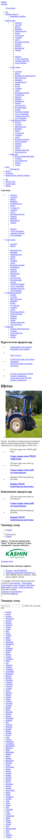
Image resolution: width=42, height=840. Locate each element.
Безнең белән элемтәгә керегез (18, 175)
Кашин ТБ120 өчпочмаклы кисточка (21, 485)
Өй (7, 12)
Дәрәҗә (18, 50)
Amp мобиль (27, 583)
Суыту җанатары (21, 59)
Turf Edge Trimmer (22, 112)
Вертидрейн (6, 587)
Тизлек (18, 110)
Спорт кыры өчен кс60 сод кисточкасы (22, 471)
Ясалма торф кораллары (24, 156)
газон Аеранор (19, 585)
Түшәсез (18, 158)
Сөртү (17, 40)
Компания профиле (18, 16)
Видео (8, 171)
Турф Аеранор (6, 585)
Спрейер (18, 38)
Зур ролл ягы (20, 105)
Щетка (17, 27)
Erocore (18, 122)
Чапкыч (18, 57)
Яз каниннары (20, 108)
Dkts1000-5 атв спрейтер (20, 349)
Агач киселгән (20, 152)
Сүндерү (18, 25)
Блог (7, 167)
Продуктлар (10, 21)
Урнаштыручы (20, 31)
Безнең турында (12, 14)
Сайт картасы (14, 583)
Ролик (17, 33)
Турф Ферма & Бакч (18, 120)
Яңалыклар (14, 169)
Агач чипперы (20, 63)
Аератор (18, 23)
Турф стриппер (21, 141)
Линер (17, 84)
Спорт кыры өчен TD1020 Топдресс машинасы (20, 379)
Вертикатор (19, 48)
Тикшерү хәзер (7, 561)
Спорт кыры (15, 67)
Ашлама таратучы (22, 61)
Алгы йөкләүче (21, 161)
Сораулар (9, 173)
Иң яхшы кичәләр (22, 42)
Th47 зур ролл (15, 355)
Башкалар (14, 154)
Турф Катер (19, 95)
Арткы (17, 165)
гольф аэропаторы (25, 587)
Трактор (18, 44)
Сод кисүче (19, 35)
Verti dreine (30, 585)
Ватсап (15, 594)
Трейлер (18, 46)
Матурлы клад (20, 78)
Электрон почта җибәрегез (11, 592)
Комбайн (18, 29)
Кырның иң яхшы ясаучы (25, 76)
